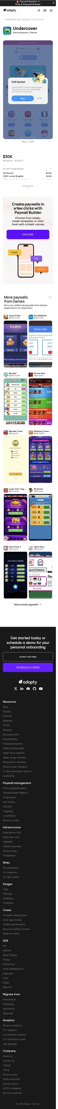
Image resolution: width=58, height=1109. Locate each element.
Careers (7, 1065)
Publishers (8, 898)
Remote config (11, 820)
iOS (4, 945)
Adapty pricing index (13, 748)
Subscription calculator (15, 762)
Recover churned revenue (16, 929)
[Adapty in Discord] (28, 689)
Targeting (8, 811)
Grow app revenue (12, 919)
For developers (10, 867)
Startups (7, 893)
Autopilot (8, 806)
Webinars (7, 720)
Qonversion (9, 1008)
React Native (10, 955)
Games (26, 19)
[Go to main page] (10, 10)
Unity (6, 978)
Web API (7, 987)
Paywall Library (13, 19)
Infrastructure (12, 827)
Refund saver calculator (15, 766)
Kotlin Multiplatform (13, 968)
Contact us (9, 1060)
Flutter (6, 959)
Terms (6, 1069)
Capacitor (8, 973)
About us (7, 1056)
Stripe (6, 982)
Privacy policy (10, 1074)
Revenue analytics (12, 1025)
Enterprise (8, 903)
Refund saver (10, 851)
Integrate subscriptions (15, 915)
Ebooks (7, 711)
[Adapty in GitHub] (34, 689)
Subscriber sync (11, 837)
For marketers (10, 872)
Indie (5, 889)
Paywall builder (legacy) (15, 792)
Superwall (8, 1013)
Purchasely (8, 1004)
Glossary (7, 729)
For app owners (11, 877)
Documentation (11, 734)
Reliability (8, 841)
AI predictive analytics (14, 1034)
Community (9, 775)
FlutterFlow (9, 964)
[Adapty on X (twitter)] (16, 689)
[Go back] (4, 20)
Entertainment (20, 33)
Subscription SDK (12, 832)
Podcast (7, 716)
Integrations (9, 855)
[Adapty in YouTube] (41, 689)
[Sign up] (38, 10)
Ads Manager (10, 1044)
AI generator (9, 797)
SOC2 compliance (12, 1088)
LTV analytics (10, 1030)
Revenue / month (13, 161)
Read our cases (11, 933)
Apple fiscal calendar (13, 752)
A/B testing (9, 801)
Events (6, 725)
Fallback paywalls (12, 846)
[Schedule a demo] (45, 10)
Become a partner (12, 1092)
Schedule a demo (28, 667)
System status (10, 1083)
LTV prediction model (14, 1039)
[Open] (51, 10)
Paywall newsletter (13, 743)
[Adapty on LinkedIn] (22, 689)
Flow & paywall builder (14, 788)
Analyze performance (14, 924)
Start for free (28, 656)
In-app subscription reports (17, 771)
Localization (9, 815)
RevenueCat (9, 999)
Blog (5, 706)
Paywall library (10, 739)
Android (7, 950)
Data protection (11, 1079)
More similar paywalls (26, 603)
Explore (28, 233)
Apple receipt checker (14, 757)
